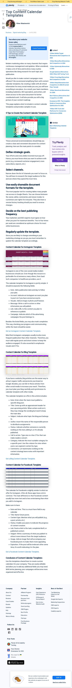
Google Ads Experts (57, 599)
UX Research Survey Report (40, 598)
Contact (8, 595)
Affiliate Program (26, 592)
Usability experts (56, 611)
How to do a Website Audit (40, 603)
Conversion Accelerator (37, 5)
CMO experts (55, 605)
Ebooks (8, 604)
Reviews (8, 598)
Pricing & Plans (53, 5)
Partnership (24, 595)
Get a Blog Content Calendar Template (20, 459)
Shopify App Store (17, 662)
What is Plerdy (60, 165)
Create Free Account (39, 48)
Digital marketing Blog (19, 32)
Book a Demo (22, 10)
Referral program (26, 603)
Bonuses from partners (25, 599)
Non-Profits (24, 612)
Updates (8, 607)
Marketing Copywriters (58, 602)
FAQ (7, 610)
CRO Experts (55, 608)
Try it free (60, 160)
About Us (8, 592)
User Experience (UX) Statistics (41, 593)
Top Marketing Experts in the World (55, 594)
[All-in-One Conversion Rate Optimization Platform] (10, 5)
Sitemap (8, 613)
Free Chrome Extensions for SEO (17, 650)
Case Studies (10, 601)
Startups (23, 618)
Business (8, 32)
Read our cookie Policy (59, 682)
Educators (24, 615)
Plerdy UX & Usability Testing (18, 644)
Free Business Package (25, 622)
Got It (58, 677)
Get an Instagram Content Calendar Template (23, 331)
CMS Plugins (24, 609)
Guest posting (25, 606)
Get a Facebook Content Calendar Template (22, 552)
